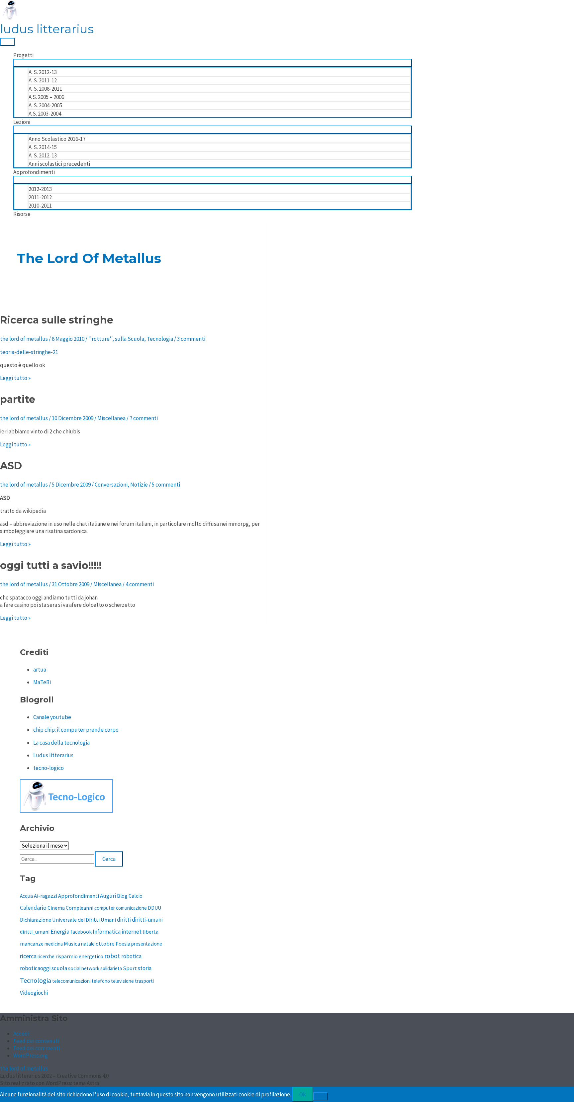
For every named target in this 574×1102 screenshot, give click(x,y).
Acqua (26, 896)
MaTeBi (42, 682)
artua (39, 669)
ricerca (28, 956)
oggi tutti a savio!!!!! (51, 565)
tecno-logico (48, 768)
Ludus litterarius (53, 755)
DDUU (154, 907)
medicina (54, 944)
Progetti (23, 55)
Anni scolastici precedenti (59, 163)
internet (132, 931)
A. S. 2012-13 (43, 72)
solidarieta (111, 968)
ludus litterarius (47, 29)
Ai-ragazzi (45, 895)
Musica (72, 943)
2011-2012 (40, 197)
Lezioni (21, 122)
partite (17, 399)
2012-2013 (40, 189)
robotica (131, 956)
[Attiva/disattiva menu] (212, 63)
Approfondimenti (34, 172)
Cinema (56, 907)
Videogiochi (34, 992)
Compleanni (79, 908)
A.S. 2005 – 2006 (46, 97)
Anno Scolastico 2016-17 (57, 138)
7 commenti (144, 418)
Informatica (107, 931)
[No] (320, 1096)
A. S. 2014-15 (43, 147)
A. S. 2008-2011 (45, 88)
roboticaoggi (35, 968)
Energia (59, 931)
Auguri (108, 895)
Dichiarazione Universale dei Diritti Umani (68, 919)
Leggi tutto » (15, 378)
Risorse (22, 214)
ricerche (46, 956)
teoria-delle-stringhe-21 (29, 352)
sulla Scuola (129, 338)
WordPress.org (30, 1055)
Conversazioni (111, 484)
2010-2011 (40, 205)
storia (144, 968)
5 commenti (166, 484)
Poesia (123, 944)
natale (88, 944)
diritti (124, 919)
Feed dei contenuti (36, 1041)
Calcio (136, 896)
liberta (150, 931)
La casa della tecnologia (61, 742)
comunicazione (131, 908)
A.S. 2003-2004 (45, 113)
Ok (302, 1094)
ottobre (105, 943)
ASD (11, 466)
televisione (122, 981)
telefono (101, 981)
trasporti (144, 981)
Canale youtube (52, 717)
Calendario (33, 907)
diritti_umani (34, 932)
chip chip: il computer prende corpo (76, 729)
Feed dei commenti (36, 1048)
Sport (130, 968)
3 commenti (191, 338)
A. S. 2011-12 (43, 80)
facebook (81, 932)
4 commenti (140, 584)
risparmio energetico (79, 956)
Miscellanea (111, 418)
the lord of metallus (24, 1068)
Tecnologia (160, 338)
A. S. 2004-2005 (45, 105)
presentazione (146, 944)
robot (112, 956)
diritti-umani (147, 919)
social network (83, 968)
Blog (122, 896)
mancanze (32, 943)
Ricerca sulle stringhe (56, 320)
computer (104, 908)
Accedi (21, 1033)
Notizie (139, 484)
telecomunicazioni (71, 981)
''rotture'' (100, 338)
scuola (59, 968)
